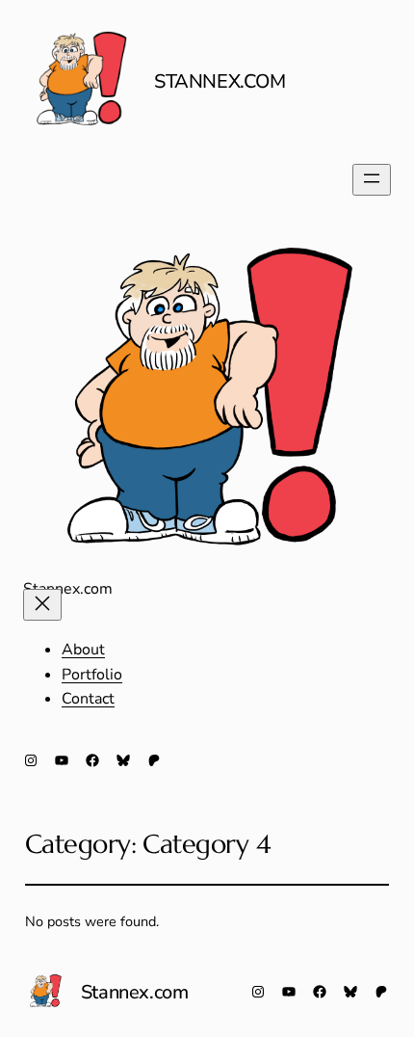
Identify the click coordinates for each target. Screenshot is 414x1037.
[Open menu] (371, 180)
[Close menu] (42, 605)
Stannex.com (220, 81)
